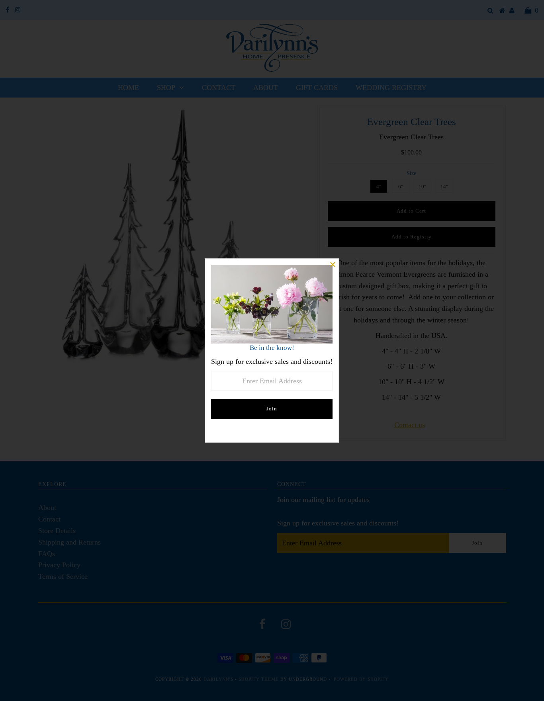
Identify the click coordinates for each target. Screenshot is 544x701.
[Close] (333, 265)
